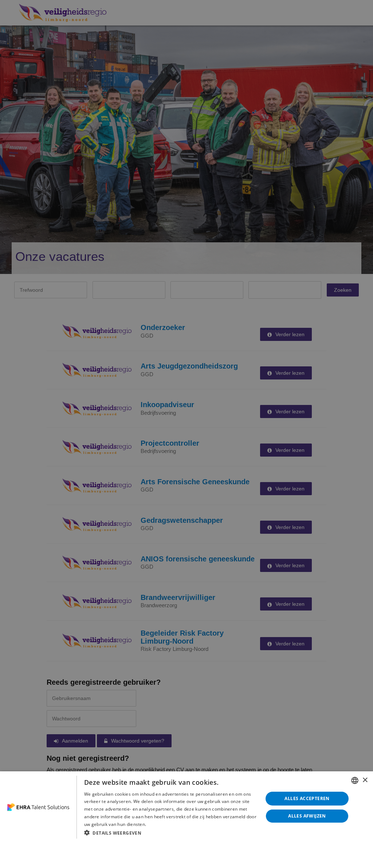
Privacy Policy (162, 824)
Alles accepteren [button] (306, 798)
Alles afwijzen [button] (307, 816)
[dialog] (186, 807)
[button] (171, 833)
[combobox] (354, 780)
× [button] (365, 780)
